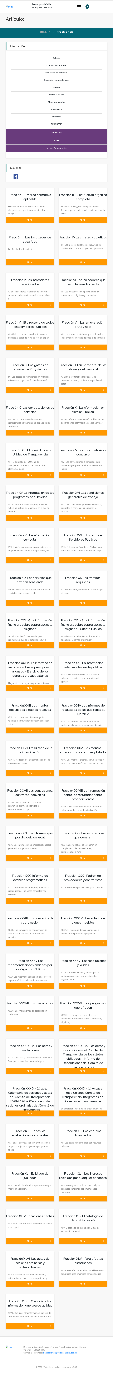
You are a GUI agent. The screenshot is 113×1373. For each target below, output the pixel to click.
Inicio (44, 32)
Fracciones (65, 32)
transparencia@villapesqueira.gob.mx (60, 1352)
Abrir (30, 219)
